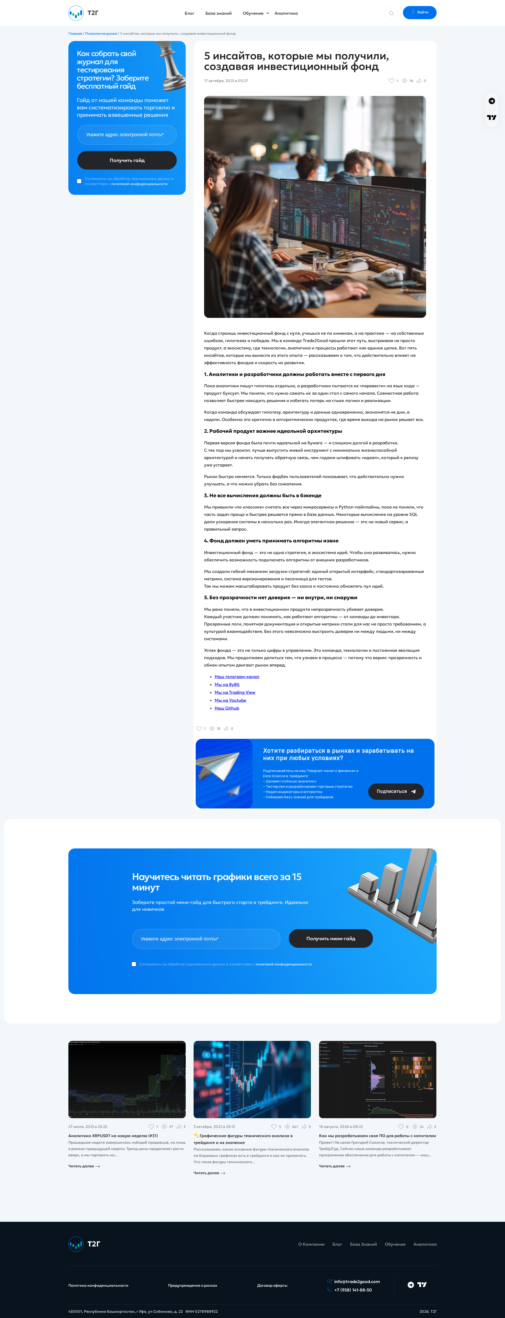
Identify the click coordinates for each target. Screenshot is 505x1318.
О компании (311, 1244)
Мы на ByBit (227, 684)
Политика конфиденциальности (98, 1285)
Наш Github (227, 708)
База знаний (218, 13)
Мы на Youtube (230, 700)
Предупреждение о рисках (192, 1285)
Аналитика (286, 13)
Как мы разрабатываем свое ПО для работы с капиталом (377, 1135)
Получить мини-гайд (330, 938)
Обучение (253, 13)
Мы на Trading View (235, 692)
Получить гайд (127, 160)
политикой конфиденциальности (139, 184)
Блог (189, 13)
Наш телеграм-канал (237, 676)
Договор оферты (272, 1285)
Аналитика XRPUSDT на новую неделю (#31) (113, 1135)
